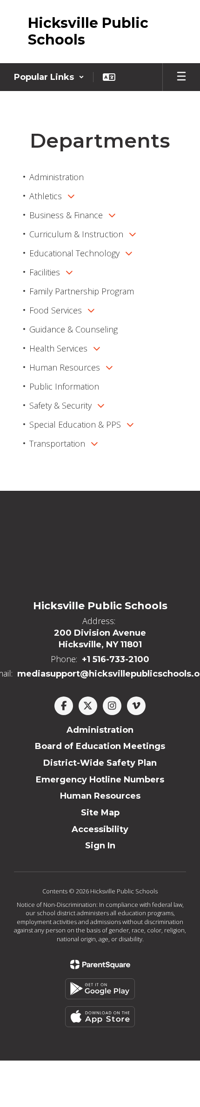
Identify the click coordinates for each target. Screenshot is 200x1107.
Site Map (100, 812)
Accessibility (100, 829)
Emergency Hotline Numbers (100, 780)
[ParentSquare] (100, 964)
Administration (100, 730)
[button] (49, 77)
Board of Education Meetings (100, 746)
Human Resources (100, 796)
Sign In (100, 845)
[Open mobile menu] (181, 77)
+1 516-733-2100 (115, 659)
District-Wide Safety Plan (100, 763)
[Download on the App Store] (100, 1016)
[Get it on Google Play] (100, 988)
